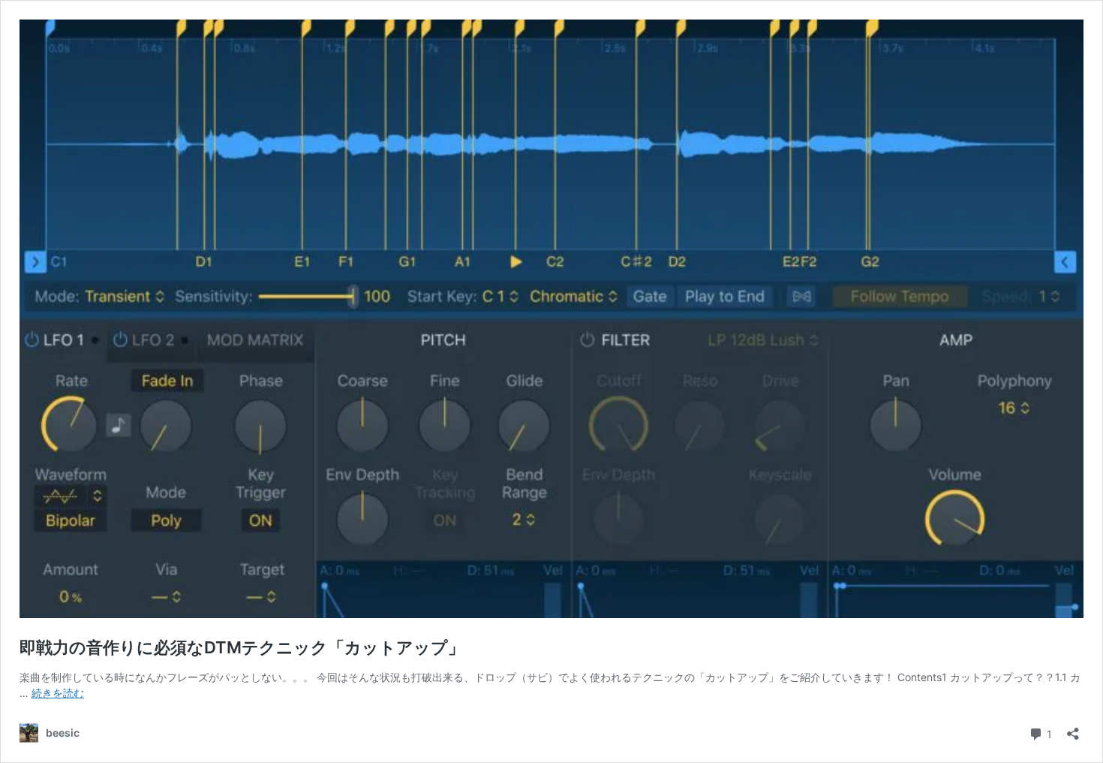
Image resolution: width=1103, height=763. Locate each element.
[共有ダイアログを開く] (1072, 728)
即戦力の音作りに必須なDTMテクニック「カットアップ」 (242, 647)
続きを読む (58, 692)
